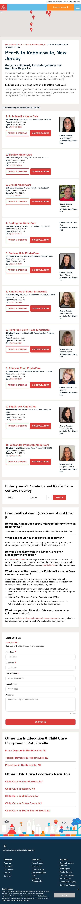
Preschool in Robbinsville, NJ (23, 765)
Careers (7, 873)
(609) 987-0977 (16, 456)
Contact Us (8, 866)
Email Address (12, 673)
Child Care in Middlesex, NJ (21, 796)
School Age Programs (68, 885)
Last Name (10, 663)
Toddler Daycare (66, 872)
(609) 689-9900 (16, 127)
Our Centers (8, 869)
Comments (9, 695)
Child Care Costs (38, 869)
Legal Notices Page (22, 900)
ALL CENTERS (10, 45)
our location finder (17, 559)
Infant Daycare (65, 869)
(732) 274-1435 (16, 302)
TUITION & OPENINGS (17, 133)
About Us (7, 863)
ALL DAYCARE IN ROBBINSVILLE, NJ (32, 45)
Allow (64, 895)
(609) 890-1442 (16, 343)
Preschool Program (67, 875)
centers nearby (59, 7)
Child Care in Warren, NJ (20, 788)
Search (59, 497)
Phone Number (11, 684)
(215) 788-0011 (16, 195)
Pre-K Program (65, 878)
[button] (50, 13)
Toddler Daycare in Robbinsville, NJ (26, 757)
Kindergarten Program (68, 882)
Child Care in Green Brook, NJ (23, 803)
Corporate (7, 876)
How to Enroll (49, 565)
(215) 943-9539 (16, 264)
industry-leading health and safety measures (38, 618)
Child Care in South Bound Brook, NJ (27, 810)
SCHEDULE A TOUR (40, 133)
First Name (10, 652)
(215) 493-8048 (16, 165)
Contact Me (40, 722)
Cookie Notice (42, 896)
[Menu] (77, 7)
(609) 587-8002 (16, 420)
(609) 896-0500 (16, 379)
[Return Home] (3, 7)
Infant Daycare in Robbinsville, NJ (25, 750)
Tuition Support (37, 863)
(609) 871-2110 (16, 234)
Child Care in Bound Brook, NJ (23, 781)
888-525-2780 (11, 642)
